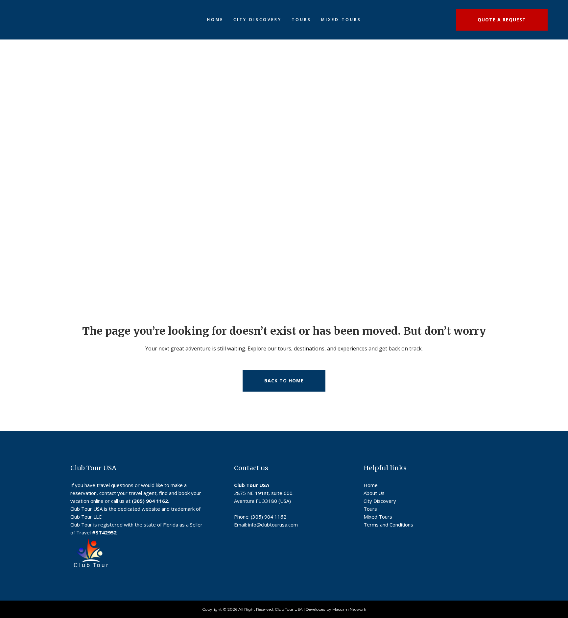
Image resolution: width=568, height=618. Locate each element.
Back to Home (284, 380)
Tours (370, 508)
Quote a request (502, 19)
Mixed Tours (378, 516)
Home (371, 485)
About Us (374, 493)
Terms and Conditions (388, 524)
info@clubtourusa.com (273, 524)
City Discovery (380, 501)
